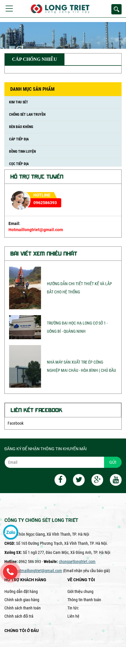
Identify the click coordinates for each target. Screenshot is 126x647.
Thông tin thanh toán (84, 599)
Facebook (15, 423)
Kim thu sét (18, 102)
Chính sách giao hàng (21, 599)
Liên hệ (73, 616)
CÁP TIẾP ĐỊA (19, 139)
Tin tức (73, 608)
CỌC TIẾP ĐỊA (19, 164)
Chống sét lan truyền (27, 114)
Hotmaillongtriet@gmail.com (35, 229)
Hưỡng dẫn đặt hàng (21, 591)
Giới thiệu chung (80, 591)
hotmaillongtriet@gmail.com (39, 570)
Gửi (112, 462)
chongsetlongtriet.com (77, 561)
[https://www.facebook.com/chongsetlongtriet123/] (57, 480)
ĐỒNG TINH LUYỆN (22, 151)
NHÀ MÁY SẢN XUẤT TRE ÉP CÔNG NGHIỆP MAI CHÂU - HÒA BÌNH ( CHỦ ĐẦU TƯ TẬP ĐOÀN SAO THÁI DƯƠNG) (81, 370)
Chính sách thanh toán (22, 608)
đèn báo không (21, 127)
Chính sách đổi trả (18, 616)
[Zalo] (10, 533)
